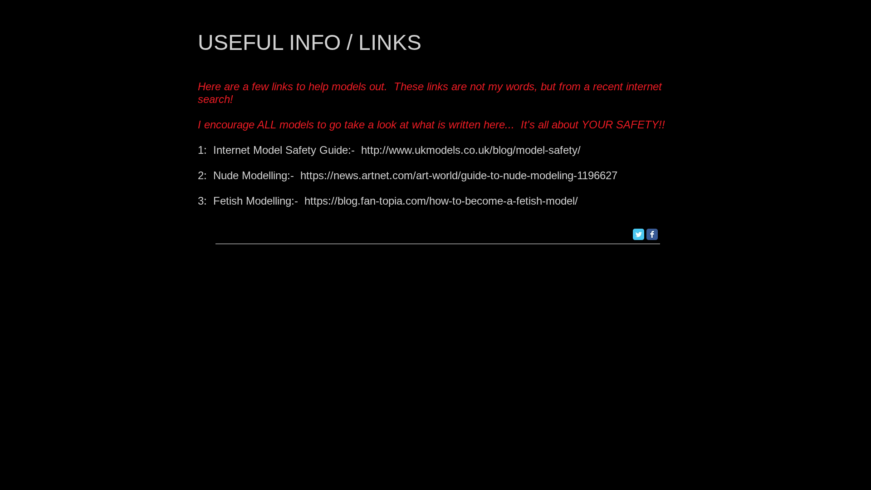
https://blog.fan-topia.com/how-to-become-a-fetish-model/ (441, 201)
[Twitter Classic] (638, 234)
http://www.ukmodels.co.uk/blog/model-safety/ (471, 150)
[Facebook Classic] (652, 234)
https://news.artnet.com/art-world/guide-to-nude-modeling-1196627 (458, 175)
